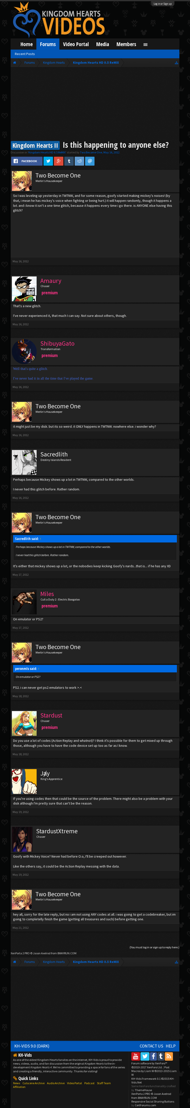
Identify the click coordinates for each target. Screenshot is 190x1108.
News (16, 1083)
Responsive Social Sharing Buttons (152, 1101)
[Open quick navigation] (176, 62)
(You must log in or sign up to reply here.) (154, 947)
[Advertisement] (95, 104)
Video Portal (76, 44)
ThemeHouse (143, 1090)
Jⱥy (45, 773)
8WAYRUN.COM (66, 953)
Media (102, 44)
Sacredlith (54, 454)
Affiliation (19, 1087)
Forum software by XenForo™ (149, 1065)
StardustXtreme (57, 831)
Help (171, 1046)
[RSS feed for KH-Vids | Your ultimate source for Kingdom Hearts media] (168, 1056)
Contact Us (151, 1046)
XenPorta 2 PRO (20, 953)
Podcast (89, 1083)
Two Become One (91, 152)
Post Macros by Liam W (154, 1071)
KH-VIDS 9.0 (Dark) (31, 1046)
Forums (48, 44)
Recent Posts (25, 54)
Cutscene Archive (34, 1083)
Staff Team (104, 1083)
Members (126, 44)
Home (27, 44)
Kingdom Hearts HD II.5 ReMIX (47, 152)
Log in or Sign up (163, 3)
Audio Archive (56, 1083)
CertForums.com (145, 1105)
